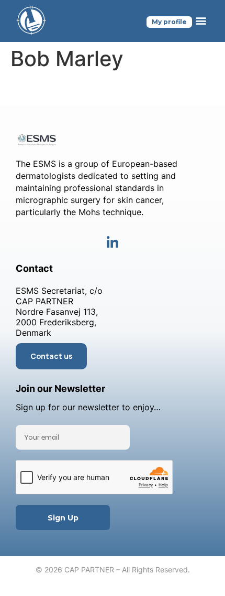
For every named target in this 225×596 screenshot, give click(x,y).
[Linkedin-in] (112, 242)
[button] (200, 20)
